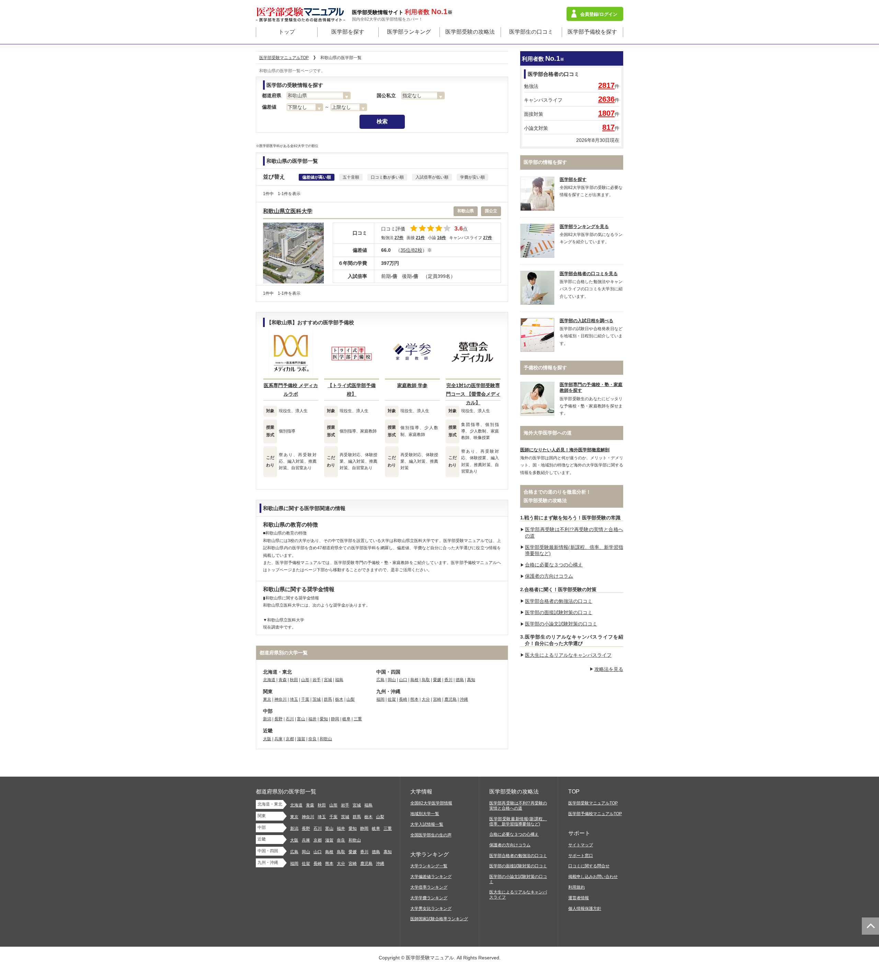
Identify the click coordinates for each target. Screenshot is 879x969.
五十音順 (351, 177)
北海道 (269, 679)
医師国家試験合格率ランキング (439, 918)
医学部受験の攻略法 (470, 32)
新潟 (267, 719)
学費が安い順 (472, 177)
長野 (278, 719)
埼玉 (294, 699)
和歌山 (326, 738)
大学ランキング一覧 (428, 866)
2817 (606, 85)
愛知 (324, 719)
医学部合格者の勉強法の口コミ (558, 601)
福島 (339, 679)
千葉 (305, 699)
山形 (305, 679)
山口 (403, 679)
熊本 (414, 699)
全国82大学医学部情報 (431, 803)
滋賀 (301, 738)
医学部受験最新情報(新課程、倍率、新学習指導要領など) (518, 821)
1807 (606, 113)
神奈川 (280, 699)
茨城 (316, 699)
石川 (290, 719)
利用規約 (576, 887)
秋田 (294, 679)
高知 (471, 679)
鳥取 (426, 679)
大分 (426, 699)
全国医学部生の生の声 (431, 835)
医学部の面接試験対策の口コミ (558, 612)
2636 (606, 99)
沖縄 (464, 699)
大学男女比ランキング (431, 908)
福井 (312, 719)
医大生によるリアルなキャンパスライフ (568, 655)
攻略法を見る (608, 669)
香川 (448, 679)
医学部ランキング (409, 32)
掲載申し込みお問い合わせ (593, 876)
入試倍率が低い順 (431, 177)
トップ (286, 32)
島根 (414, 679)
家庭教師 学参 (412, 385)
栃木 (339, 699)
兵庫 (278, 738)
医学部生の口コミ (531, 32)
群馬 (328, 699)
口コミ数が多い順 (387, 177)
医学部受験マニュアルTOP (593, 803)
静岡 (335, 719)
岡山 (392, 679)
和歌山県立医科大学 (287, 211)
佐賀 (392, 699)
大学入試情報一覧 (426, 824)
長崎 (403, 699)
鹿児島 (450, 699)
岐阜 (346, 719)
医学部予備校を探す (592, 32)
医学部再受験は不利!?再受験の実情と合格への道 (518, 806)
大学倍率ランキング (428, 887)
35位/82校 (411, 250)
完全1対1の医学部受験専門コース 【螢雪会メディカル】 (473, 394)
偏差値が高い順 (316, 177)
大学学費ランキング (428, 897)
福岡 (380, 699)
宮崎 (437, 699)
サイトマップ (580, 845)
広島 (380, 679)
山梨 (350, 699)
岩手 (316, 679)
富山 (301, 719)
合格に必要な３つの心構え (554, 564)
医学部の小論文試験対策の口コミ (561, 624)
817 (608, 127)
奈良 (312, 738)
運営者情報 (578, 897)
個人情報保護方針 (584, 908)
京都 (290, 738)
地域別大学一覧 (424, 813)
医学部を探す (347, 32)
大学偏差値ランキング (431, 876)
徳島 (460, 679)
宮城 (328, 679)
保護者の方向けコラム (549, 576)
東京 (267, 699)
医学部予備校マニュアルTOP (595, 813)
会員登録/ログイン (598, 14)
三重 (358, 719)
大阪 (267, 738)
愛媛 (437, 679)
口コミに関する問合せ (588, 866)
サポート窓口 (580, 855)
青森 (282, 679)
